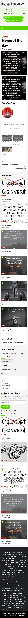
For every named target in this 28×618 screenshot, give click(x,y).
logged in (11, 342)
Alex (11, 49)
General (6, 36)
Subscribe (6, 406)
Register (3, 378)
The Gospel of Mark (12, 460)
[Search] (26, 28)
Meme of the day (6, 141)
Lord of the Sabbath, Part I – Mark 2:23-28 (13, 464)
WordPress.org (5, 388)
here (2, 568)
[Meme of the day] (7, 138)
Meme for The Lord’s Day (10, 163)
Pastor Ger (11, 465)
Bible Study (4, 460)
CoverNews (13, 615)
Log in (3, 380)
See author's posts (14, 128)
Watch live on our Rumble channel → (13, 17)
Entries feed (4, 383)
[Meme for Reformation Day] (18, 138)
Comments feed (5, 385)
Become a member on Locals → (14, 20)
